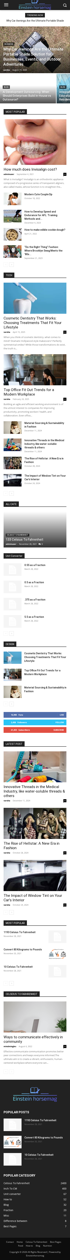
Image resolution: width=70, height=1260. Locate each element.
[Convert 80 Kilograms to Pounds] (57, 954)
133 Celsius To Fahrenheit (24, 539)
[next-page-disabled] (11, 1071)
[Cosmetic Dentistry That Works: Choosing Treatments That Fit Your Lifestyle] (35, 298)
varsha (7, 332)
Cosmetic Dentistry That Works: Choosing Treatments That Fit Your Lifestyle (33, 322)
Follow (59, 722)
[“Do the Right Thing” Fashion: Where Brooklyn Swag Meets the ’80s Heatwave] (13, 251)
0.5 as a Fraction (34, 582)
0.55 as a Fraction (34, 565)
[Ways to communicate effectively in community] (35, 1017)
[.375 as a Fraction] (13, 604)
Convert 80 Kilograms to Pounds (23, 949)
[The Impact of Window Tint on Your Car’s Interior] (13, 480)
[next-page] (11, 264)
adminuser (9, 174)
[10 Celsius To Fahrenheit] (57, 971)
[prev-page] (6, 264)
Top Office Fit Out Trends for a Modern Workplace (29, 392)
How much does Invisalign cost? (30, 169)
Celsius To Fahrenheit (17, 535)
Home (20, 1241)
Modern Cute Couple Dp (38, 194)
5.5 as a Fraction (34, 616)
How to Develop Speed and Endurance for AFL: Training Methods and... (40, 215)
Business (8, 44)
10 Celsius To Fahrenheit (18, 966)
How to (29, 1245)
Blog (6, 87)
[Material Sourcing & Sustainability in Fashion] (13, 427)
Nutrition (47, 1245)
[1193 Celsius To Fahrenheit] (57, 936)
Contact (10, 1241)
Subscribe (58, 730)
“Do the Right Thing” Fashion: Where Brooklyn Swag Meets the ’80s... (43, 251)
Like (62, 714)
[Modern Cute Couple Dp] (13, 199)
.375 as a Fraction (34, 599)
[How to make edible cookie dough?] (13, 234)
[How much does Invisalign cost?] (35, 142)
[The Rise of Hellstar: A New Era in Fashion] (13, 463)
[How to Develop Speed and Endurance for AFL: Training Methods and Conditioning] (13, 216)
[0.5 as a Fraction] (13, 587)
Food (20, 1245)
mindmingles (10, 1046)
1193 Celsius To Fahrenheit (20, 932)
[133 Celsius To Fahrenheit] (35, 529)
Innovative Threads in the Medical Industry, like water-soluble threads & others (44, 444)
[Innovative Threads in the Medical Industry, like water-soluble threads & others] (13, 445)
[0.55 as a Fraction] (13, 569)
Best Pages (55, 1241)
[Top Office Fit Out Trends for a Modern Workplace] (35, 369)
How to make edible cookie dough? (44, 229)
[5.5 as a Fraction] (13, 621)
